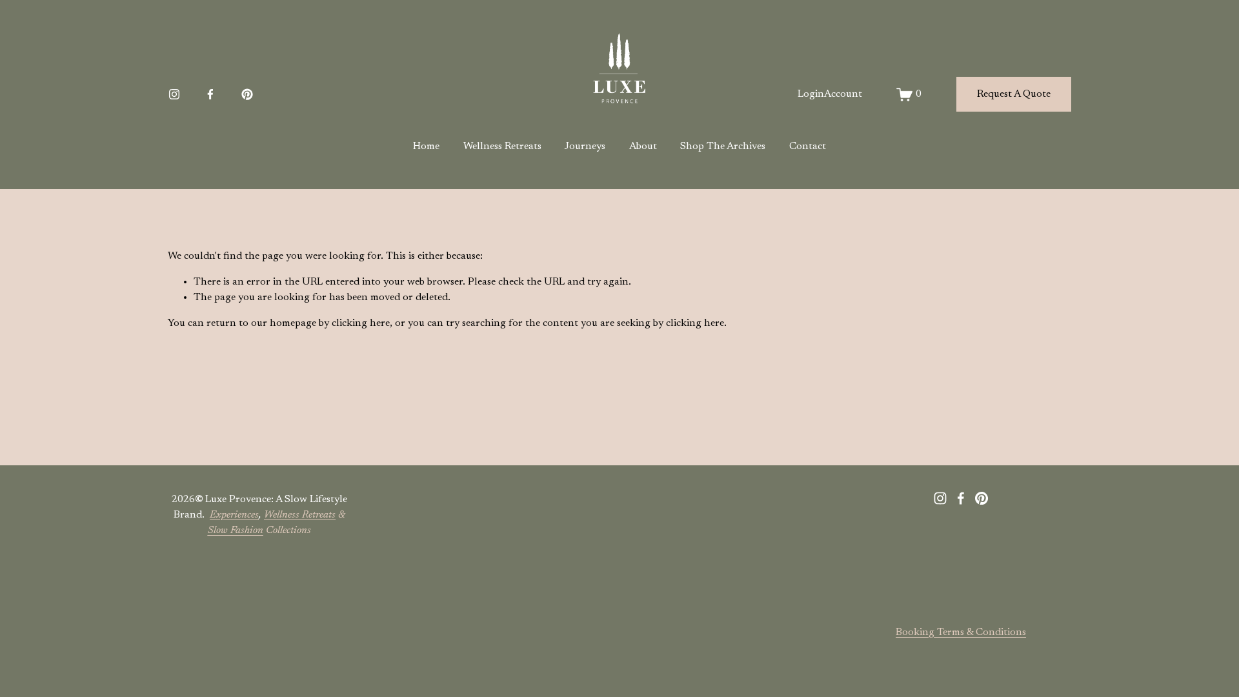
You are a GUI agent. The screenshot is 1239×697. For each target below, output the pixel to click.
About (643, 146)
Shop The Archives (722, 146)
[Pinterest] (247, 94)
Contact (807, 146)
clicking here (361, 323)
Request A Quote (1014, 94)
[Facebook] (210, 94)
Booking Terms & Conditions (961, 632)
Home (426, 146)
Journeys (585, 146)
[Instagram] (174, 94)
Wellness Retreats (502, 146)
